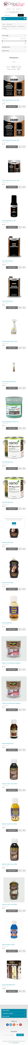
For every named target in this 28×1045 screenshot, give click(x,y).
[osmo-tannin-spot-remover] (14, 367)
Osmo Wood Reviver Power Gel (10, 421)
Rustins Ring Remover (8, 743)
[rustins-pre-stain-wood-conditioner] (14, 648)
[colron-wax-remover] (14, 246)
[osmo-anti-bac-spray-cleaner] (14, 326)
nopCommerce (16, 1042)
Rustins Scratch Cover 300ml (9, 904)
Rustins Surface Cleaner (8, 944)
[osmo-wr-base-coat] (14, 447)
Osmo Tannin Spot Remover (9, 381)
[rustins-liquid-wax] (14, 608)
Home (3, 24)
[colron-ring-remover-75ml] (14, 206)
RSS (14, 1024)
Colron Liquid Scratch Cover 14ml (10, 100)
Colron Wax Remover (7, 261)
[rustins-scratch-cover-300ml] (14, 889)
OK (14, 523)
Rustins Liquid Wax (7, 623)
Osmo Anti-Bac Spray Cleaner (9, 341)
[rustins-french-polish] (14, 568)
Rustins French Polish (7, 542)
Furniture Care (21, 26)
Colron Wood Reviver (7, 301)
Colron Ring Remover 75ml (9, 220)
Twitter (10, 1024)
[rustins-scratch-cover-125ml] (14, 769)
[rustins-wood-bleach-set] (14, 970)
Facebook (7, 1024)
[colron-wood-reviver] (14, 286)
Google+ (20, 1024)
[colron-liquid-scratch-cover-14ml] (14, 85)
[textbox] (11, 15)
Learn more (14, 525)
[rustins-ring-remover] (14, 729)
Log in (13, 9)
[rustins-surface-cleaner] (14, 930)
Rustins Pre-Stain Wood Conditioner (11, 663)
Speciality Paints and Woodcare (9, 26)
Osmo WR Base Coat (7, 462)
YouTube (17, 1024)
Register (9, 9)
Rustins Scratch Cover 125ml (9, 783)
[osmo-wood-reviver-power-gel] (14, 407)
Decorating (9, 24)
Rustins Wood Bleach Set (8, 984)
